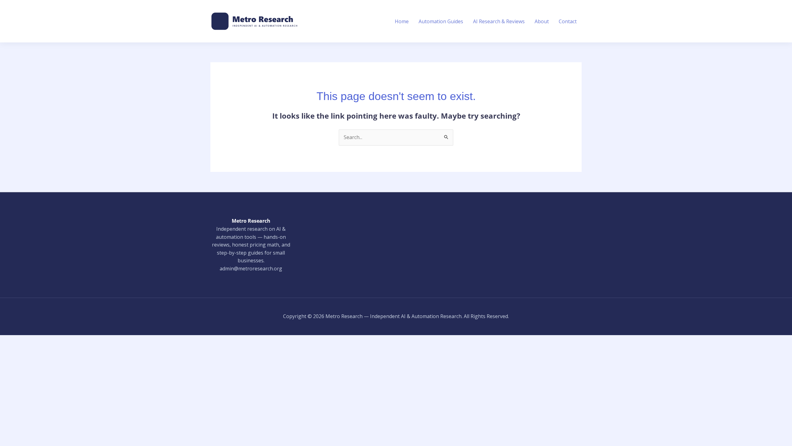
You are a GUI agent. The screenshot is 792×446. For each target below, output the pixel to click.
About (542, 21)
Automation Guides (441, 21)
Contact (568, 21)
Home (402, 21)
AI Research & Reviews (499, 21)
